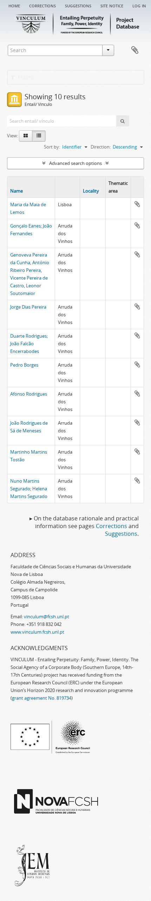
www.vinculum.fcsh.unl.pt (37, 632)
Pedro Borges (24, 365)
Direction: (101, 147)
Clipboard (135, 50)
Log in (139, 5)
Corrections (42, 5)
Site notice (111, 5)
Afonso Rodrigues (28, 394)
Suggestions (78, 5)
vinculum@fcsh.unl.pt (46, 616)
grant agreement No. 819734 (41, 698)
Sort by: (52, 147)
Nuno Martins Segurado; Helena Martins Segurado (28, 488)
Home (14, 5)
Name (16, 191)
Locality (91, 191)
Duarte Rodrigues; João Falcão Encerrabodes (29, 343)
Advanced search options (75, 163)
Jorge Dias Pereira (28, 307)
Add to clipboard (137, 204)
